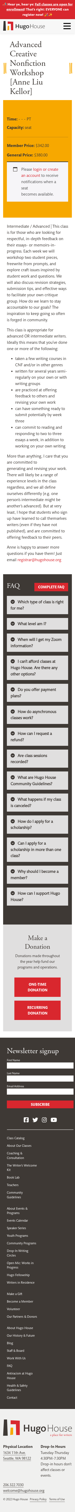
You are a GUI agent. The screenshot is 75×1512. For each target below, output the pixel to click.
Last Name (13, 1073)
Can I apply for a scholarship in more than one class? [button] (36, 849)
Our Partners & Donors (22, 1317)
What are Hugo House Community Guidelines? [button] (33, 780)
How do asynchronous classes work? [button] (33, 715)
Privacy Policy (38, 1499)
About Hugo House (20, 1328)
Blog (10, 1343)
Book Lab (13, 1177)
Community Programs (21, 1243)
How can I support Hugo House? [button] (35, 896)
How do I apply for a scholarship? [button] (32, 824)
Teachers (13, 1185)
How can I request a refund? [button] (31, 736)
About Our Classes (19, 1146)
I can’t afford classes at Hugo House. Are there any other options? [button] (34, 667)
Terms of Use (57, 1499)
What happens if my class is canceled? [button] (36, 802)
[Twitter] (35, 1120)
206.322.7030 (13, 1484)
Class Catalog (16, 1138)
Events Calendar (17, 1220)
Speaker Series (16, 1228)
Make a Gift (14, 1294)
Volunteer (13, 1309)
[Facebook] (26, 1120)
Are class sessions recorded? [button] (29, 759)
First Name (13, 1060)
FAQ (9, 1366)
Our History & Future (21, 1335)
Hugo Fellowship (18, 1275)
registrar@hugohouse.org (39, 559)
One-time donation (38, 987)
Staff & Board (15, 1351)
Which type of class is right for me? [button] (37, 605)
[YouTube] (54, 1120)
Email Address (15, 1086)
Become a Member (20, 1301)
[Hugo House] (37, 1427)
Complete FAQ (51, 587)
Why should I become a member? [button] (35, 874)
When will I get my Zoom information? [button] (36, 642)
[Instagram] (44, 1120)
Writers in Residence (21, 1282)
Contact (12, 1398)
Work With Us (16, 1358)
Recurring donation (37, 1010)
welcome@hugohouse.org (23, 1490)
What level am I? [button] (32, 623)
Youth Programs (17, 1236)
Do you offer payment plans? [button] (33, 692)
